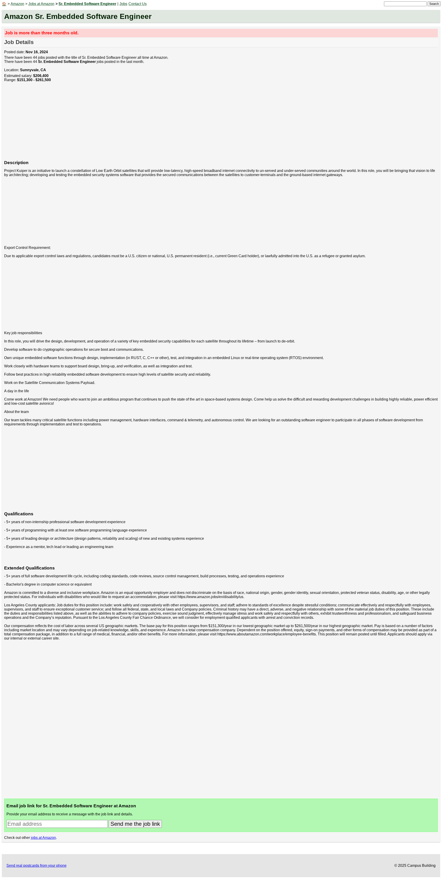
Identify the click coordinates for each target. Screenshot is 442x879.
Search (434, 4)
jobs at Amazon (43, 838)
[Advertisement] (142, 123)
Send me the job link (135, 824)
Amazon (17, 4)
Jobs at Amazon (41, 4)
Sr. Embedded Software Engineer (87, 4)
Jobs (123, 4)
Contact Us (137, 4)
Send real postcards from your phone (36, 865)
